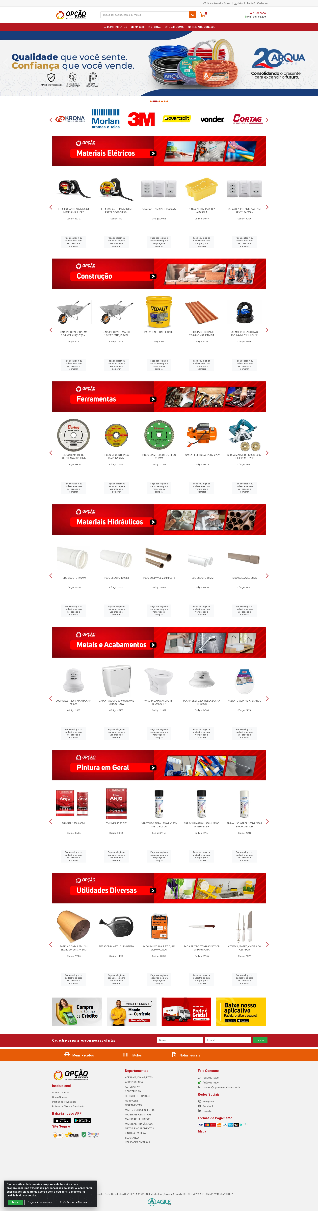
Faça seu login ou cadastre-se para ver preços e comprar (73, 242)
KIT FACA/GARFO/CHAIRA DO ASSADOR (244, 948)
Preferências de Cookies (73, 1202)
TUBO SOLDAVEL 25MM (244, 577)
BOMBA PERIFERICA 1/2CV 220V (202, 454)
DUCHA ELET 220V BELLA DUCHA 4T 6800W (201, 702)
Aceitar (16, 1202)
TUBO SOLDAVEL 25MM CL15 (159, 577)
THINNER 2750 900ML (73, 823)
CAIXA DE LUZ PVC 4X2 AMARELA (202, 211)
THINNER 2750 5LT (116, 823)
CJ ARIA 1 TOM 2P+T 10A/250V (159, 209)
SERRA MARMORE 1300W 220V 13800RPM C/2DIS (244, 456)
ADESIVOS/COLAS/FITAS (139, 1077)
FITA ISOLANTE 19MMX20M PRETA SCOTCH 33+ (116, 211)
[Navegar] (5, 62)
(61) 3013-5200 (256, 16)
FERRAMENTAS (133, 1105)
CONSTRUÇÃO (133, 1091)
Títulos (136, 1055)
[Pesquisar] (192, 14)
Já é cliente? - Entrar (218, 3)
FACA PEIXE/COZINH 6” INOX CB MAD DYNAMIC (202, 948)
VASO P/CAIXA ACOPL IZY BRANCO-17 (159, 702)
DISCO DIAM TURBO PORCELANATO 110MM (73, 456)
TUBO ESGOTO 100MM (73, 577)
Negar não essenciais (40, 1202)
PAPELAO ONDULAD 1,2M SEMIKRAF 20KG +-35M (73, 948)
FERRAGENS (131, 1100)
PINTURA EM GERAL (136, 1133)
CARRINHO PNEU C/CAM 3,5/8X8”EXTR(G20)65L (73, 334)
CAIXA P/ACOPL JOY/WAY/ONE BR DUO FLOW (116, 702)
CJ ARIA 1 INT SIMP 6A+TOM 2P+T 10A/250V (244, 211)
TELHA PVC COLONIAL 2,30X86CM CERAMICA (201, 334)
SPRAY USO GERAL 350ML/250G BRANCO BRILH (244, 825)
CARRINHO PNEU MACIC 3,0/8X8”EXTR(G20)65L (116, 334)
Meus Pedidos (83, 1055)
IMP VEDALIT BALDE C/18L (159, 332)
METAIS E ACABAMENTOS (139, 1128)
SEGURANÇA (132, 1137)
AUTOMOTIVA (132, 1086)
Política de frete (60, 1092)
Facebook (207, 1106)
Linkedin (207, 1111)
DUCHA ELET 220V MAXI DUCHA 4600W (73, 702)
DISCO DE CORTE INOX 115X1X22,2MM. (116, 456)
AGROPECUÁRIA (134, 1082)
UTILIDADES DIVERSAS (137, 1142)
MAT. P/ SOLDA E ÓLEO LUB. (140, 1109)
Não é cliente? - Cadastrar (253, 3)
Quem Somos (59, 1097)
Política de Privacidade (64, 1101)
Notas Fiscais (189, 1055)
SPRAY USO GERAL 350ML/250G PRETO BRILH (201, 825)
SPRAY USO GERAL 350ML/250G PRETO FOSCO (159, 825)
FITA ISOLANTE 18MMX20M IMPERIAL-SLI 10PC (73, 211)
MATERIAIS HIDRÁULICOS (139, 1123)
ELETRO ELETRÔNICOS (137, 1096)
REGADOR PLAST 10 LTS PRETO (116, 946)
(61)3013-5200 (210, 1082)
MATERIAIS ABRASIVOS (138, 1114)
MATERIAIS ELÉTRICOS (137, 1119)
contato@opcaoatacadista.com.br (221, 1087)
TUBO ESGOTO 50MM (201, 577)
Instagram (208, 1101)
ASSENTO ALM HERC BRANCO (244, 700)
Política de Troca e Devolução (68, 1106)
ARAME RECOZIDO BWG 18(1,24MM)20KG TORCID (244, 334)
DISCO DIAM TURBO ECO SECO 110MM (159, 456)
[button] (151, 101)
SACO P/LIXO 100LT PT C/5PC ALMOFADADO (159, 948)
